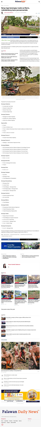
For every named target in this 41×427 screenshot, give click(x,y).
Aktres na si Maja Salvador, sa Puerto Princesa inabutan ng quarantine (15, 378)
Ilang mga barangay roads (14, 234)
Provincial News (6, 5)
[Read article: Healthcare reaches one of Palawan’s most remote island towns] (7, 294)
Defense (17, 282)
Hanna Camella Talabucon (9, 12)
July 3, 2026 (30, 304)
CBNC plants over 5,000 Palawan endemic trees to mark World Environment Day (34, 301)
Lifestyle (8, 422)
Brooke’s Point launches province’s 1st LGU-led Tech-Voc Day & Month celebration (9, 54)
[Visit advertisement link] (20, 245)
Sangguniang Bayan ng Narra (7, 236)
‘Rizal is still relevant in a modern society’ (10, 375)
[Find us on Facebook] (28, 420)
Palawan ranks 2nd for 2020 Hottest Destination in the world (13, 385)
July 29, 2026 (17, 305)
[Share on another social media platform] (39, 37)
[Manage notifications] (2, 424)
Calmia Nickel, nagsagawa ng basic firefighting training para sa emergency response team (21, 329)
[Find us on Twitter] (30, 420)
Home (2, 5)
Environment (31, 298)
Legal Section (3, 422)
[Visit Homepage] (20, 2)
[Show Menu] (1, 1)
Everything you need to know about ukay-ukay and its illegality (14, 381)
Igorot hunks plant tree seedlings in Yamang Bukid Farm (11, 370)
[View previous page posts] (9, 63)
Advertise (10, 420)
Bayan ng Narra (6, 234)
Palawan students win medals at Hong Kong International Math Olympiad (18, 321)
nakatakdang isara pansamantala (26, 234)
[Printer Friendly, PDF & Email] (5, 40)
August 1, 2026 (30, 288)
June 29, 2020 (17, 12)
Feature (3, 282)
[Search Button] (39, 1)
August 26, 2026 (4, 288)
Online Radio (15, 420)
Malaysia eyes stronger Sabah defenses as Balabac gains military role (9, 57)
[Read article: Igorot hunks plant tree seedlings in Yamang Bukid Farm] (20, 356)
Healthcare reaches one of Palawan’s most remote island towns (6, 301)
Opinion (20, 420)
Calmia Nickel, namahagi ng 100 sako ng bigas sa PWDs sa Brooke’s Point (18, 317)
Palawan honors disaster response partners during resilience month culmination (9, 60)
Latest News (6, 420)
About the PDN (13, 422)
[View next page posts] (11, 63)
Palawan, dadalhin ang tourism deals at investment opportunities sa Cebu (18, 334)
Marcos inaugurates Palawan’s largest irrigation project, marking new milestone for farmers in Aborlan (21, 302)
